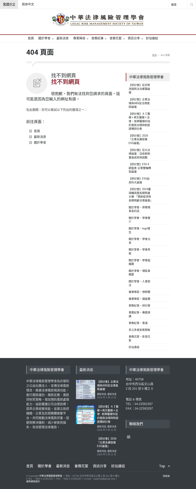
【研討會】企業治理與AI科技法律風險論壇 (139, 103)
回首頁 (166, 476)
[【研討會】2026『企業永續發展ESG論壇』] (85, 446)
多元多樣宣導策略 (139, 329)
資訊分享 (134, 38)
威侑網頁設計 (33, 481)
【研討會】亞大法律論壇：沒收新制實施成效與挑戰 (139, 153)
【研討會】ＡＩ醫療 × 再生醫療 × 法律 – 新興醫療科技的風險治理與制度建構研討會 (139, 121)
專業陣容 (79, 38)
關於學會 (44, 38)
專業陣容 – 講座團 (139, 298)
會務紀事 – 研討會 (139, 305)
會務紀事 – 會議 (138, 322)
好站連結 (152, 38)
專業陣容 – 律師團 (139, 291)
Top (162, 466)
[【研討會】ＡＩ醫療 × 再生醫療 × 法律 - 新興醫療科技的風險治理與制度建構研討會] (85, 414)
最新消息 (62, 38)
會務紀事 (97, 38)
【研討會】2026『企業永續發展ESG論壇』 (138, 139)
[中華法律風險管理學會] (98, 19)
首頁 (31, 38)
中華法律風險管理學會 (50, 476)
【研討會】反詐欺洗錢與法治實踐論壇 (139, 88)
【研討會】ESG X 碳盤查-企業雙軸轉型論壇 (140, 168)
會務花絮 (115, 38)
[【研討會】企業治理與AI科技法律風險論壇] (85, 389)
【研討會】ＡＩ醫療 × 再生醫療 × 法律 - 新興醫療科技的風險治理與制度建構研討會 (107, 414)
